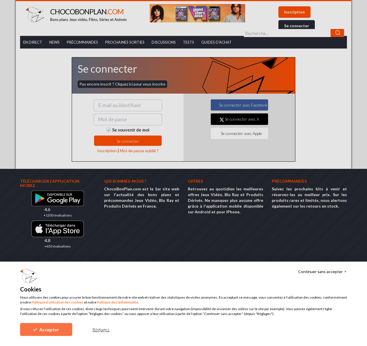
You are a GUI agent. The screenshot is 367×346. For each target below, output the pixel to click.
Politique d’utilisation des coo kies (57, 302)
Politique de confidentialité (117, 302)
